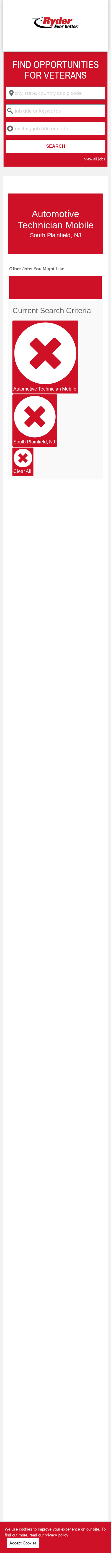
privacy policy (57, 1535)
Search (55, 146)
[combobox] (55, 93)
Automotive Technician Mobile (44, 388)
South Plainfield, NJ (34, 441)
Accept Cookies (23, 1543)
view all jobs (94, 159)
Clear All (22, 471)
